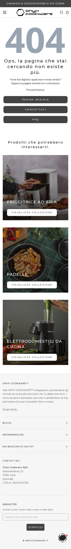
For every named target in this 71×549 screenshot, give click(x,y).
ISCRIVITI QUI (35, 527)
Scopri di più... (10, 409)
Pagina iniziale (35, 99)
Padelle (17, 274)
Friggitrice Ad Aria (32, 202)
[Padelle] (35, 260)
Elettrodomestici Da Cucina (34, 344)
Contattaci (35, 109)
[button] (67, 12)
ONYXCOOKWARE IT (36, 540)
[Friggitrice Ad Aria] (35, 187)
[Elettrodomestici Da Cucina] (35, 332)
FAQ (35, 119)
